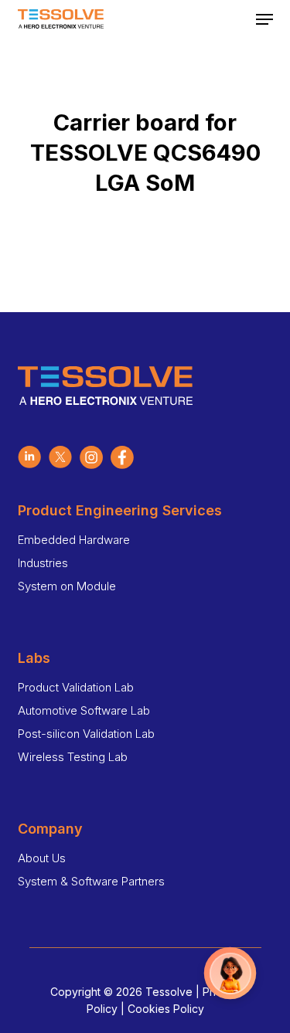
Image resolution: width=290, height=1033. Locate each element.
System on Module (67, 586)
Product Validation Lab (76, 687)
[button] (264, 19)
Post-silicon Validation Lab (86, 733)
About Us (42, 858)
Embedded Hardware (74, 539)
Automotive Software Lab (84, 710)
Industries (43, 563)
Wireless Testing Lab (73, 756)
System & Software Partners (91, 881)
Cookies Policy (166, 1008)
